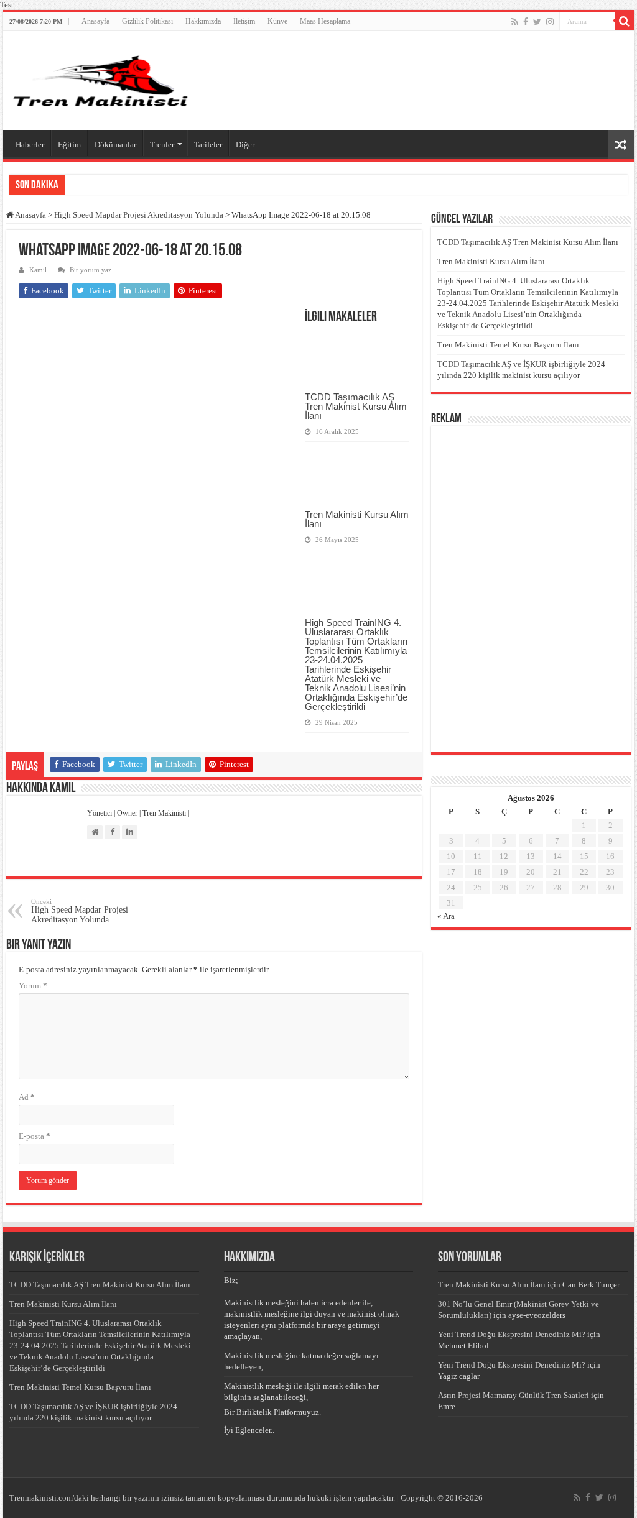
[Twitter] (537, 21)
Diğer (245, 144)
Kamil (38, 270)
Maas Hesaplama (325, 21)
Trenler (162, 144)
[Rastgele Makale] (621, 144)
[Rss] (514, 21)
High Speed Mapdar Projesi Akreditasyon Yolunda (138, 214)
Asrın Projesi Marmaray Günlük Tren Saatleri (513, 1395)
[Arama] (624, 21)
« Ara (446, 916)
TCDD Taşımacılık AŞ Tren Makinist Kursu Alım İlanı (356, 406)
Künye (277, 21)
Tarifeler (208, 144)
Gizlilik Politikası (147, 21)
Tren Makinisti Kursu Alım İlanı (357, 519)
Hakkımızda (203, 21)
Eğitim (69, 144)
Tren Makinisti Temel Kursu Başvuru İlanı (508, 344)
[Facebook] (525, 21)
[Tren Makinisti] (101, 80)
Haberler (30, 144)
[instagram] (550, 21)
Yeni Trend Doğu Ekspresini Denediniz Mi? (511, 1334)
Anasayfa (95, 21)
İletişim (244, 21)
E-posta (34, 1136)
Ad (27, 1097)
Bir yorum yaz (90, 270)
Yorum (33, 985)
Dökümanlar (115, 144)
